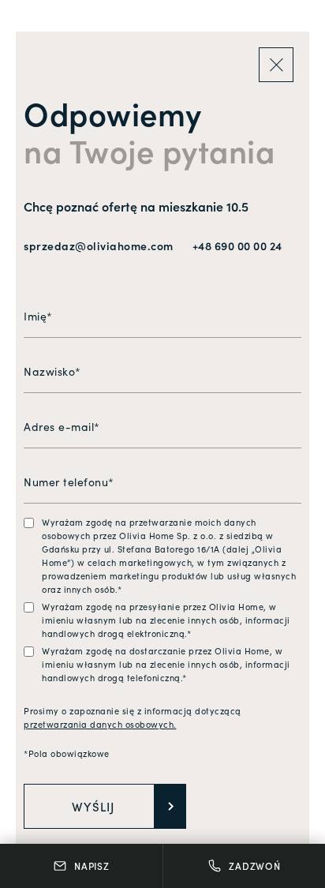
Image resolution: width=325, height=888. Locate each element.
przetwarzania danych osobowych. (100, 724)
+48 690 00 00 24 (237, 245)
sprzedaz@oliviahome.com (99, 245)
